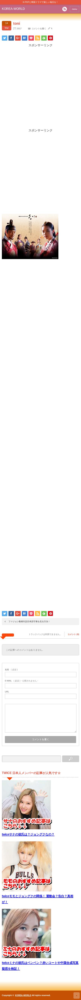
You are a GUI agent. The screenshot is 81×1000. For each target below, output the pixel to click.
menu (74, 9)
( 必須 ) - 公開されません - (21, 681)
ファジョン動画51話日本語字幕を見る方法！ (29, 621)
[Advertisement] (40, 88)
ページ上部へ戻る (76, 995)
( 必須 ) (11, 669)
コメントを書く (39, 28)
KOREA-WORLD (13, 8)
